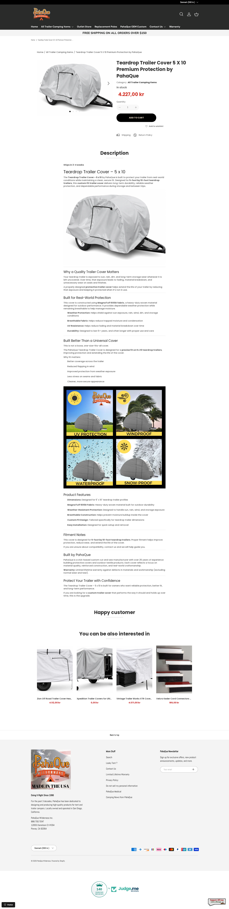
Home (34, 26)
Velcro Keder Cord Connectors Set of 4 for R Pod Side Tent (187, 698)
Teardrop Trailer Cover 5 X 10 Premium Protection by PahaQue (56, 40)
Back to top (114, 735)
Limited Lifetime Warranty (117, 774)
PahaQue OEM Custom (133, 26)
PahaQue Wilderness (44, 861)
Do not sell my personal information (122, 785)
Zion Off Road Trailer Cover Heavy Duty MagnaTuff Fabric (67, 698)
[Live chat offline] (217, 902)
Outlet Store (84, 26)
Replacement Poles (106, 26)
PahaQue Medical (113, 791)
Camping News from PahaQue (119, 797)
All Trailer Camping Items (56, 26)
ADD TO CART (136, 117)
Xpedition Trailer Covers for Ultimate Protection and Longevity (110, 698)
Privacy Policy (112, 780)
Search (109, 757)
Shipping (126, 135)
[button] (196, 14)
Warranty (174, 26)
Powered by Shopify (58, 861)
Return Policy (145, 135)
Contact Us (156, 26)
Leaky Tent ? (111, 762)
